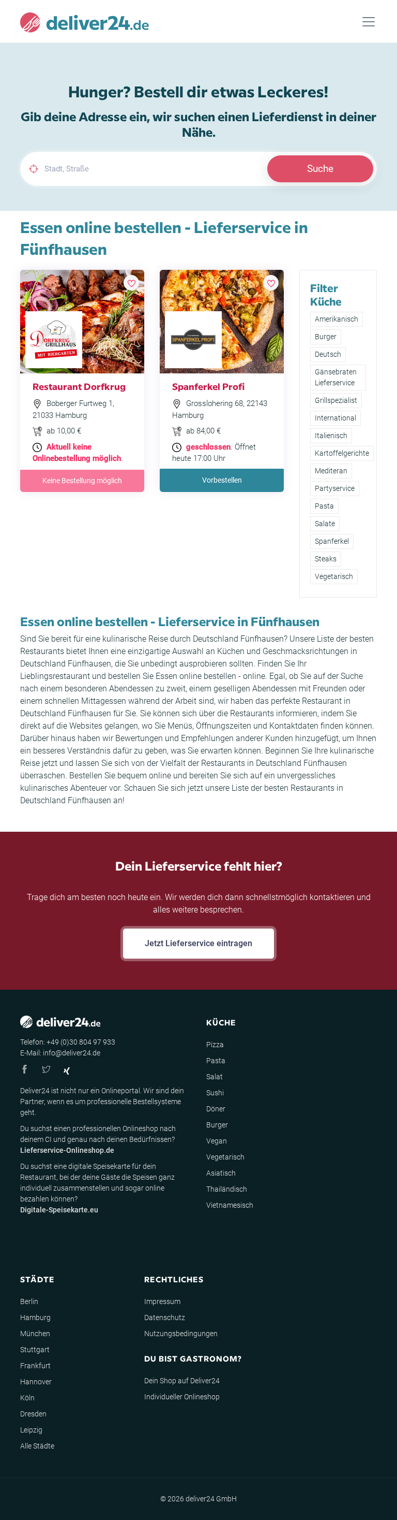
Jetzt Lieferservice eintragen (198, 943)
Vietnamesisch (229, 1205)
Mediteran (331, 471)
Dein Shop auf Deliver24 (182, 1381)
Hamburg (35, 1317)
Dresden (33, 1414)
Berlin (29, 1301)
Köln (27, 1398)
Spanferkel (332, 541)
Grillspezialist (336, 400)
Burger (326, 336)
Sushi (215, 1093)
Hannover (36, 1382)
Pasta (324, 506)
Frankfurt (35, 1366)
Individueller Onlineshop (182, 1397)
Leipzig (31, 1430)
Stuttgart (35, 1349)
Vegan (216, 1141)
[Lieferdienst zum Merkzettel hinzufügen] (131, 283)
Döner (215, 1109)
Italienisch (331, 435)
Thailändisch (226, 1189)
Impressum (162, 1301)
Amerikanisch (336, 319)
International (335, 418)
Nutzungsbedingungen (181, 1333)
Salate (325, 523)
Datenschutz (164, 1317)
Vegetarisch (334, 576)
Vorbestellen (222, 480)
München (35, 1333)
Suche (320, 169)
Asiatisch (221, 1173)
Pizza (215, 1044)
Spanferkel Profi (208, 386)
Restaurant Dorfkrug (79, 386)
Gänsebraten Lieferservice (336, 377)
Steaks (326, 559)
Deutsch (328, 354)
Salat (214, 1077)
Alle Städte (37, 1446)
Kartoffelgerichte (342, 453)
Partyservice (335, 488)
